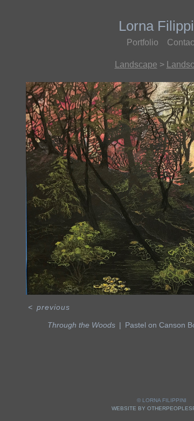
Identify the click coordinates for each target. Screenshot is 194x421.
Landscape (136, 64)
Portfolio (142, 42)
